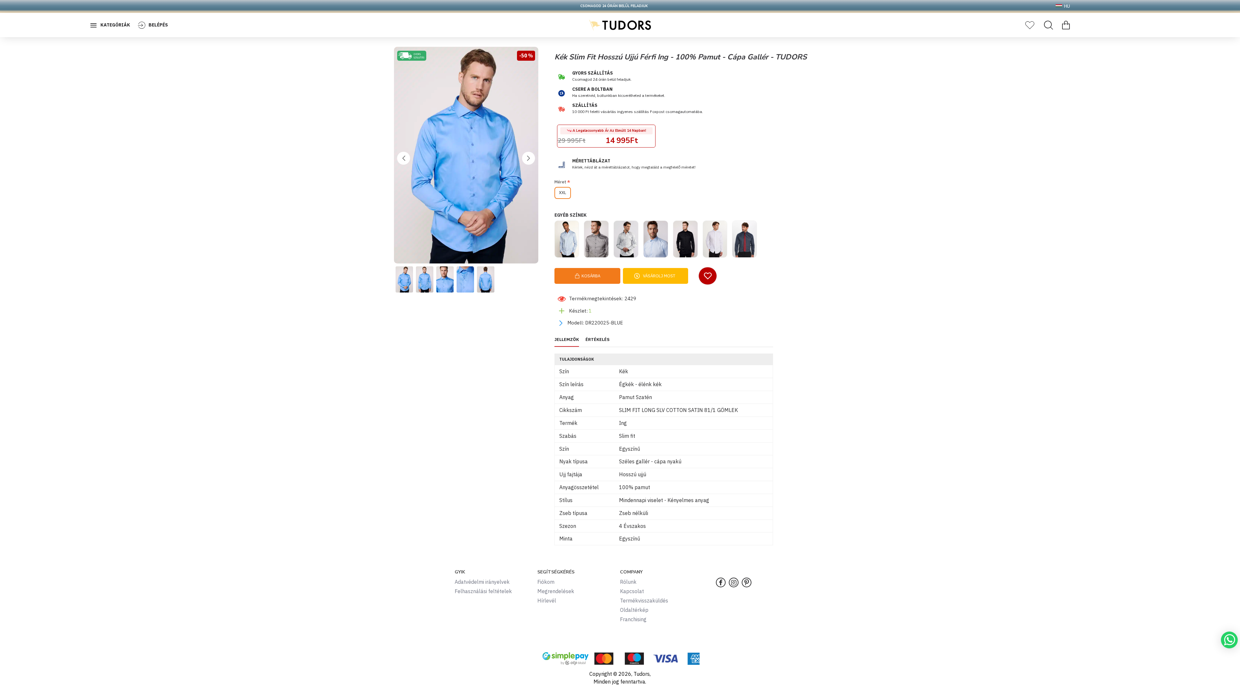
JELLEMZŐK (566, 339)
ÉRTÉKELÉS (597, 339)
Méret (560, 182)
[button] (403, 158)
